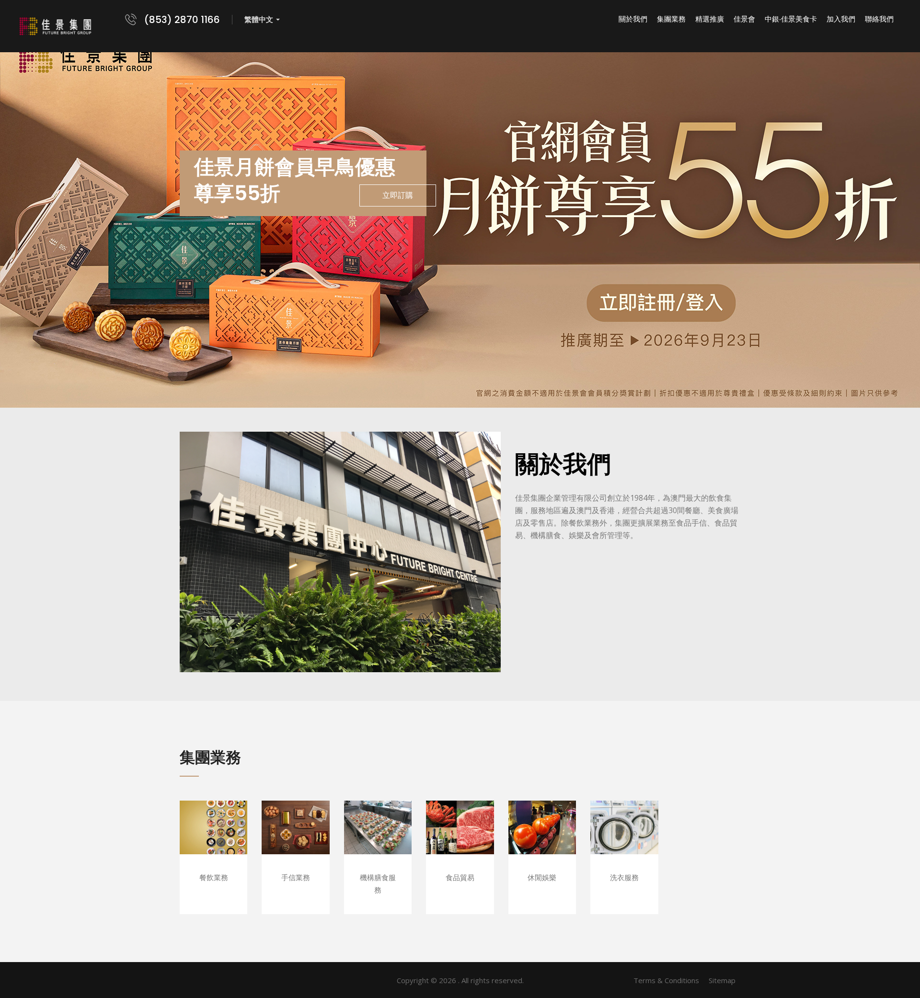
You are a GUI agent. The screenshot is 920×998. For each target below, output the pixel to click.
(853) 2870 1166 (182, 19)
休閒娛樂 (542, 841)
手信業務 (295, 841)
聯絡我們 (879, 19)
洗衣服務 (624, 841)
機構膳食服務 (377, 841)
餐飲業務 (213, 841)
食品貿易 (460, 841)
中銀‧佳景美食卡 (791, 19)
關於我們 (633, 19)
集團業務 (671, 19)
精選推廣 (709, 19)
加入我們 (841, 19)
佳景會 (744, 19)
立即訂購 (397, 195)
